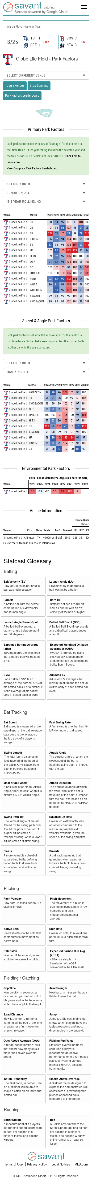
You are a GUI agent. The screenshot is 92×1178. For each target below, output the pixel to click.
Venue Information (46, 510)
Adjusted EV (57, 675)
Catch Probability (15, 1079)
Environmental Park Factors (46, 468)
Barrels (8, 600)
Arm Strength (58, 988)
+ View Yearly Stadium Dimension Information (29, 543)
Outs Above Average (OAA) (22, 1041)
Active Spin (11, 929)
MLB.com (81, 1164)
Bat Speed (10, 722)
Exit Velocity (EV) (15, 582)
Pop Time (10, 988)
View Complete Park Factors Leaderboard (32, 168)
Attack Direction (60, 783)
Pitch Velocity (13, 899)
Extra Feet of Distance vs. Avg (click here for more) (58, 478)
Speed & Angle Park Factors (46, 320)
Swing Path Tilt (14, 817)
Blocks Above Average (64, 1079)
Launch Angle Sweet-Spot (21, 622)
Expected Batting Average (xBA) (21, 647)
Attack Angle (57, 753)
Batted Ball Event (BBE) (64, 622)
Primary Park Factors (46, 129)
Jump (53, 1014)
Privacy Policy (37, 1164)
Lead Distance (13, 1014)
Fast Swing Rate (60, 722)
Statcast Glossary (27, 560)
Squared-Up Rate (60, 817)
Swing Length (13, 753)
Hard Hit (55, 600)
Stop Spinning (39, 85)
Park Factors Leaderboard (22, 95)
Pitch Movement (60, 899)
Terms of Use (14, 1164)
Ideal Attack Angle (16, 783)
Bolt (52, 1120)
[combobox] (46, 26)
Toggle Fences (15, 85)
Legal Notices (61, 1164)
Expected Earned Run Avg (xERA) (67, 953)
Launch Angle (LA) (61, 582)
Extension (10, 951)
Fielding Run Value (61, 1041)
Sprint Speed (12, 1120)
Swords (54, 851)
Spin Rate (55, 929)
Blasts (8, 851)
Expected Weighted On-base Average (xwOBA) (69, 647)
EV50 (7, 675)
